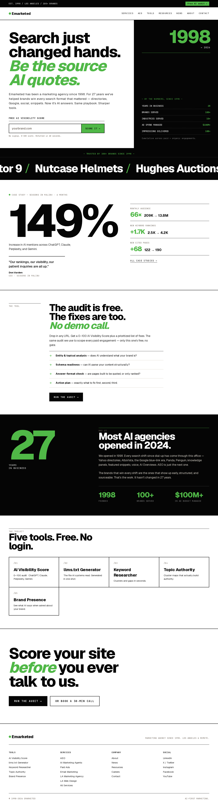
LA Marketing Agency (71, 776)
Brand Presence (17, 776)
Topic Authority (17, 771)
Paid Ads (65, 767)
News (179, 13)
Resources (165, 13)
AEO (140, 13)
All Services (66, 785)
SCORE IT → (92, 128)
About (191, 13)
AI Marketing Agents (71, 762)
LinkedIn (167, 758)
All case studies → (143, 260)
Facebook (168, 771)
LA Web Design (68, 780)
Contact (204, 13)
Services (128, 13)
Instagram (168, 767)
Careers (116, 771)
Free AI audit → (197, 3)
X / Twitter (168, 762)
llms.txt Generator (18, 762)
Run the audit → (66, 397)
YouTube (167, 776)
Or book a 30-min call (74, 701)
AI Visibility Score (18, 758)
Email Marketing (69, 771)
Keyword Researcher (20, 767)
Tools (150, 13)
